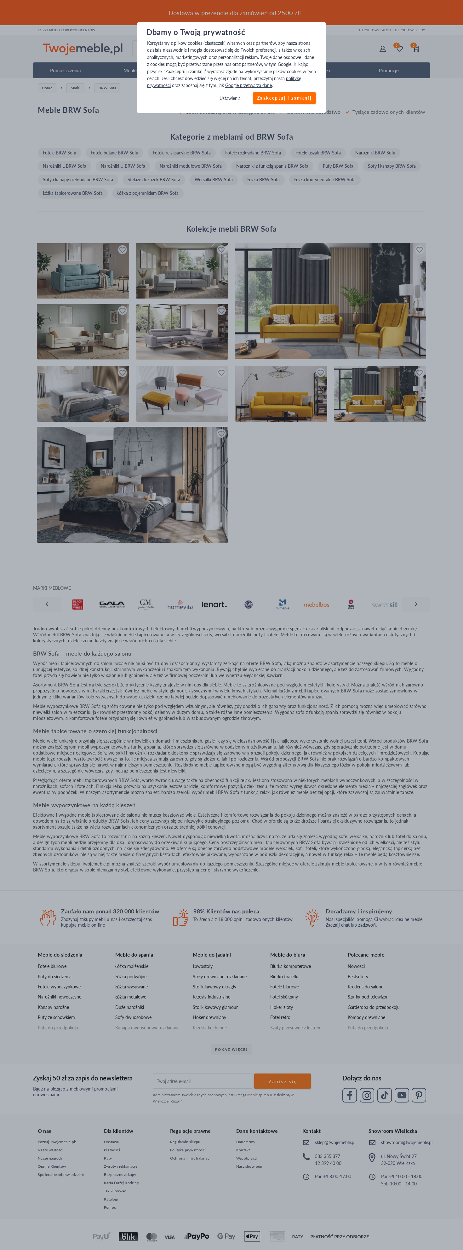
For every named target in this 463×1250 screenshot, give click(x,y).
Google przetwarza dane (248, 85)
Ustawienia (230, 98)
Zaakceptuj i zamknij (284, 98)
